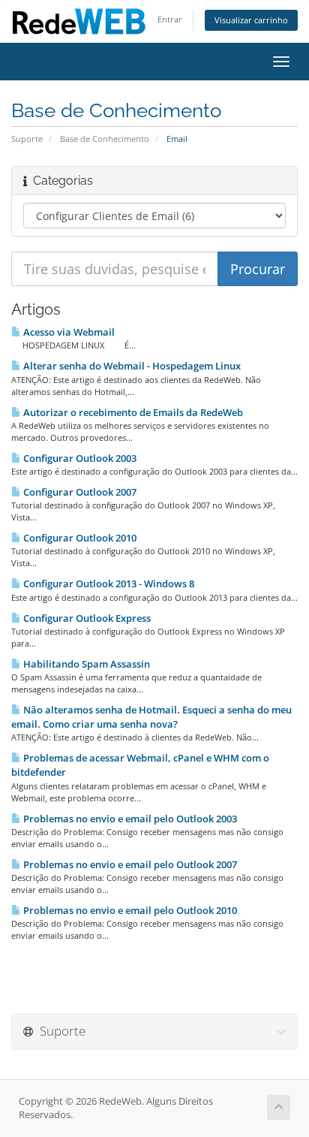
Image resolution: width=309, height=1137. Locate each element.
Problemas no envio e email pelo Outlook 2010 (129, 910)
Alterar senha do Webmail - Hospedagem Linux (131, 365)
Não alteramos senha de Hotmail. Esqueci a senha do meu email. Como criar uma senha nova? (151, 717)
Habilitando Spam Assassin (85, 664)
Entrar (170, 19)
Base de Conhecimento (104, 138)
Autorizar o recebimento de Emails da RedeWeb (132, 412)
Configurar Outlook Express (86, 618)
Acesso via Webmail (68, 332)
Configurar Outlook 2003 (78, 458)
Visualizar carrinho (251, 20)
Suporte (27, 138)
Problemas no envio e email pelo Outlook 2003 (129, 818)
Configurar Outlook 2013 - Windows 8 (107, 583)
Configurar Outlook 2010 (78, 537)
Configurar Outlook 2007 (78, 492)
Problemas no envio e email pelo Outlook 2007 (129, 864)
